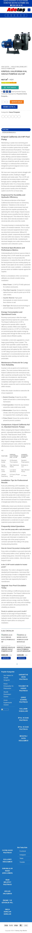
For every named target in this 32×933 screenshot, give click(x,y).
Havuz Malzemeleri (19, 67)
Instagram (23, 855)
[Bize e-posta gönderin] (19, 15)
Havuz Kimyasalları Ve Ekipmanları (8, 686)
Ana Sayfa (5, 67)
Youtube (22, 862)
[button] (2, 10)
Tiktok (21, 858)
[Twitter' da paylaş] (9, 116)
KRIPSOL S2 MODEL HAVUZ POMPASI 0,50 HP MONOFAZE (23, 649)
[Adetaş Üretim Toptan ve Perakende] (16, 9)
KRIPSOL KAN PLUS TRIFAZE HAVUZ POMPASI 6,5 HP (8, 649)
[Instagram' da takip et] (9, 15)
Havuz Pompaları (8, 68)
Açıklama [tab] (5, 129)
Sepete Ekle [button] (6, 658)
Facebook (23, 851)
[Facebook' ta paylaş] (6, 116)
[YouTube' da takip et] (25, 15)
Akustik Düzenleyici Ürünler (7, 694)
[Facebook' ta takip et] (6, 15)
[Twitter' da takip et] (16, 15)
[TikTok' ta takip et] (12, 15)
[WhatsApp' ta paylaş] (3, 116)
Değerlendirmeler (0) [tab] (9, 132)
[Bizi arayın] (22, 15)
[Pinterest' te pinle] (15, 116)
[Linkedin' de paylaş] (19, 116)
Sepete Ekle (17, 102)
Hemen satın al (9, 107)
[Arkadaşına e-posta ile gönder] (12, 116)
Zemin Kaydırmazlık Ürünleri (8, 702)
